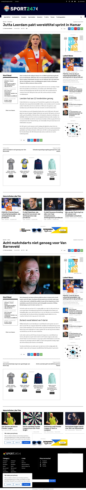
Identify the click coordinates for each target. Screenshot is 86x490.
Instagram (44, 462)
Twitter (44, 464)
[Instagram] (69, 1)
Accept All (26, 484)
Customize (8, 484)
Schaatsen (10, 21)
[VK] (78, 28)
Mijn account (5, 468)
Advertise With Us (25, 464)
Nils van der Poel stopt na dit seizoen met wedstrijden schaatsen (74, 214)
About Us (24, 462)
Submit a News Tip (26, 466)
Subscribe (52, 480)
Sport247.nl (68, 72)
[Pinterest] (75, 28)
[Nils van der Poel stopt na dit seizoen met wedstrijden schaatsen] (74, 204)
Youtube (44, 466)
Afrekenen (5, 460)
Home (4, 466)
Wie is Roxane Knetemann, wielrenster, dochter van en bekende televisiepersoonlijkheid (10, 93)
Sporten (4, 21)
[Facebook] (66, 1)
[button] (81, 17)
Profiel (5, 79)
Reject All (18, 484)
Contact (5, 462)
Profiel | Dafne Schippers (75, 104)
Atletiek (70, 103)
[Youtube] (75, 1)
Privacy (4, 470)
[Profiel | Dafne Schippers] (65, 105)
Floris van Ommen (8, 28)
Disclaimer (5, 464)
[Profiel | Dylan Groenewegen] (65, 98)
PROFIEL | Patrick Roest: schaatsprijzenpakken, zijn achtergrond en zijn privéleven (10, 83)
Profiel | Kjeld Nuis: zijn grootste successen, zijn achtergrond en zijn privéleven (75, 113)
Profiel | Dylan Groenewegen (8, 101)
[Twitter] (72, 1)
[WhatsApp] (81, 28)
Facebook (44, 460)
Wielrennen (6, 89)
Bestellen (11, 176)
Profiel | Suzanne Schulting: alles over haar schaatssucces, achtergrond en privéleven (53, 215)
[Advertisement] (70, 462)
